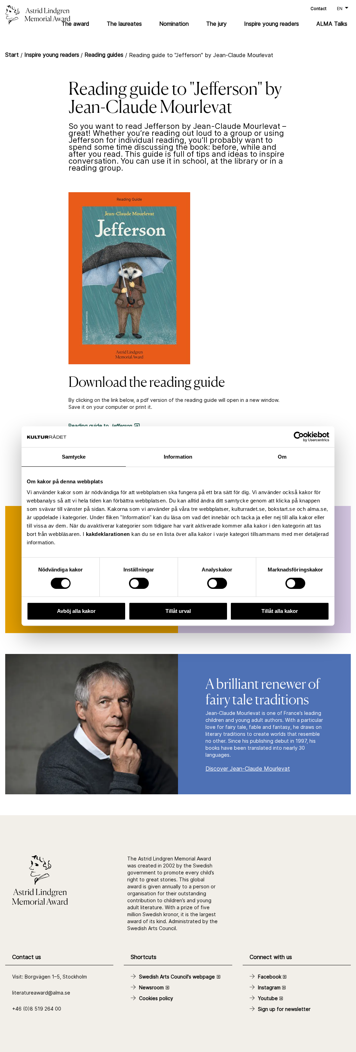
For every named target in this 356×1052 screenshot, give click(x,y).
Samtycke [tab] (74, 457)
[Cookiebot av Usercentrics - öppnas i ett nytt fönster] (298, 436)
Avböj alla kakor (76, 611)
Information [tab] (178, 457)
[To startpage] (59, 15)
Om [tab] (282, 457)
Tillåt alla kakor (279, 611)
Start (12, 55)
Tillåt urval (178, 611)
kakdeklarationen (108, 534)
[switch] (139, 583)
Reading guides (103, 55)
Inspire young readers (51, 55)
